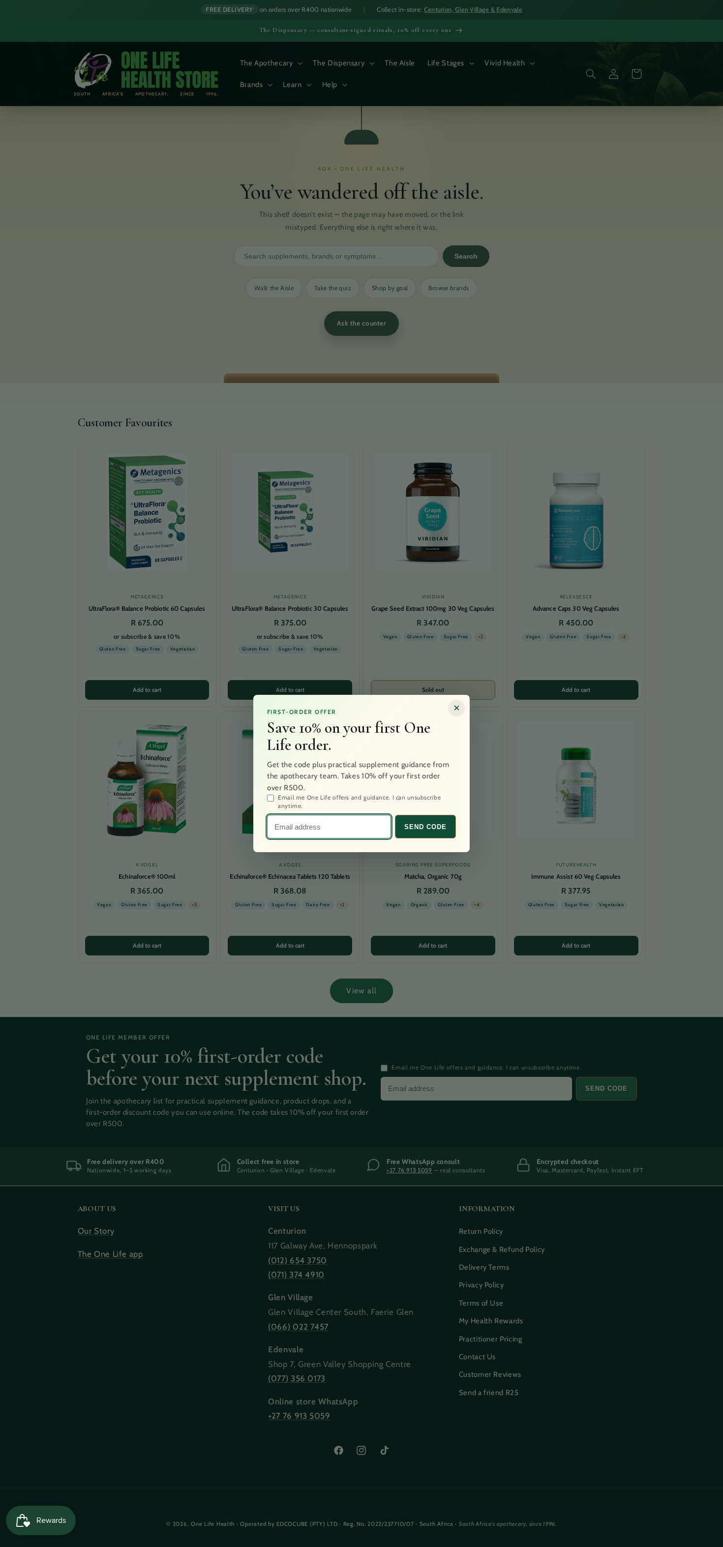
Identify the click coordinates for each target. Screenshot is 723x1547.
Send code (425, 827)
